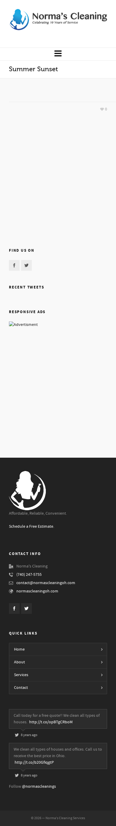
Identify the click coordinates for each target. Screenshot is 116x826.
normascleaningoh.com (37, 591)
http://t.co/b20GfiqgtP (34, 762)
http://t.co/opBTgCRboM (51, 722)
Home (19, 649)
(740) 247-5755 (29, 574)
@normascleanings (39, 786)
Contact (21, 687)
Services (21, 675)
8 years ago (29, 735)
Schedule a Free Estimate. (31, 526)
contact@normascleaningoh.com (45, 583)
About (19, 662)
